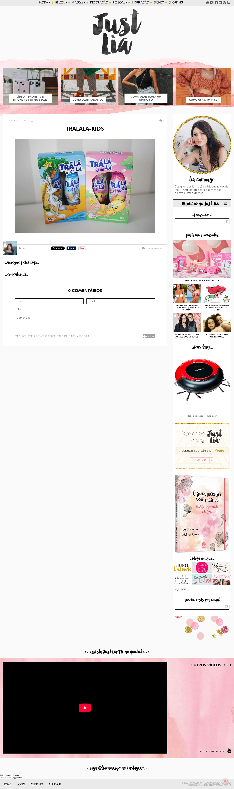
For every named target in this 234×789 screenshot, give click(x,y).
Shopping (176, 2)
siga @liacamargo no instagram (117, 768)
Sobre (21, 784)
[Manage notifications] (225, 781)
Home (7, 784)
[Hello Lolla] (182, 580)
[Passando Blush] (202, 580)
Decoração (99, 2)
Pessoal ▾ (120, 2)
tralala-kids (85, 129)
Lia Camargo (201, 785)
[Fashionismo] (221, 580)
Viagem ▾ (78, 2)
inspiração (140, 2)
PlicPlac (227, 785)
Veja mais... (181, 589)
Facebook (216, 2)
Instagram (212, 2)
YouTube (207, 2)
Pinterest (224, 2)
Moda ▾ (44, 2)
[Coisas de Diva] (202, 568)
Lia (23, 248)
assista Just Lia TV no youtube (117, 651)
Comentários (154, 248)
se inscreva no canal (212, 751)
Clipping (37, 784)
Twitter (220, 2)
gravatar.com (80, 336)
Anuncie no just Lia (200, 203)
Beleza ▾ (61, 2)
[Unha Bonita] (221, 568)
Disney (159, 2)
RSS (228, 2)
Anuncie (54, 784)
